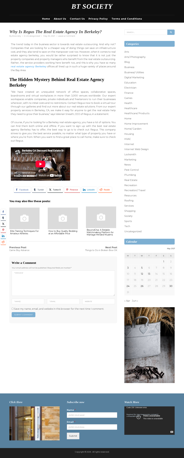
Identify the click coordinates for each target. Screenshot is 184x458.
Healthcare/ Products (136, 113)
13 (149, 273)
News (127, 164)
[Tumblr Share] (3, 217)
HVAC (127, 139)
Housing (129, 134)
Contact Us (77, 18)
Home (46, 18)
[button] (3, 247)
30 (170, 286)
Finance (128, 93)
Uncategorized (33, 36)
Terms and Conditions (127, 18)
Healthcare (130, 108)
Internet (129, 144)
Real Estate (130, 180)
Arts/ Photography (135, 57)
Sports (128, 221)
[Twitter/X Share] (3, 223)
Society (128, 216)
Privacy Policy (98, 18)
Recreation (130, 185)
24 (127, 286)
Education (130, 82)
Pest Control (131, 170)
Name (71, 410)
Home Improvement (136, 123)
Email (71, 422)
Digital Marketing (134, 77)
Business (129, 67)
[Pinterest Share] (3, 230)
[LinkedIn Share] (3, 236)
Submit (73, 436)
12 (142, 273)
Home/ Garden (132, 128)
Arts (126, 51)
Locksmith (130, 154)
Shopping (130, 211)
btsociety (16, 36)
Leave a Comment (66, 36)
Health (128, 103)
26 (142, 286)
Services (129, 205)
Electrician (130, 87)
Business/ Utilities (134, 72)
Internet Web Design (136, 149)
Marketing (130, 159)
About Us (60, 18)
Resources (130, 195)
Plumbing (130, 175)
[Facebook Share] (3, 211)
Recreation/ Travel (134, 190)
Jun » (135, 300)
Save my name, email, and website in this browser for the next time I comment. (59, 308)
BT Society (92, 6)
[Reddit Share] (3, 242)
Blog (127, 62)
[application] (149, 420)
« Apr (127, 300)
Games (128, 98)
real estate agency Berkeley (28, 66)
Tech (127, 226)
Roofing (129, 200)
